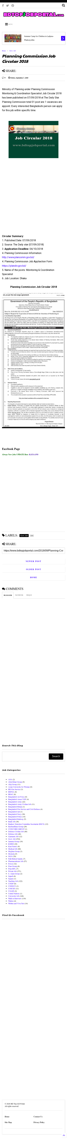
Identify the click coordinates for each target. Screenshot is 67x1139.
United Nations (13, 893)
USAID (11, 891)
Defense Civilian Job (16, 831)
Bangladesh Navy (14, 814)
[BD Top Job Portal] (33, 17)
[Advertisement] (31, 200)
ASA (10, 779)
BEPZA (11, 791)
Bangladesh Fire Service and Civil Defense (24, 809)
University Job (13, 896)
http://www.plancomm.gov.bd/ (18, 257)
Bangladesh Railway (15, 819)
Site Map (8, 1122)
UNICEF (11, 888)
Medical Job (12, 849)
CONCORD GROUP (16, 829)
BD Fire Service (14, 789)
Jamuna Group (13, 841)
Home (4, 51)
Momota (11, 854)
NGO (10, 856)
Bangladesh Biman (15, 806)
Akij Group (12, 784)
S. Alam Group (14, 873)
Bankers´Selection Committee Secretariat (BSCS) (26, 824)
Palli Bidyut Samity (15, 858)
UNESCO (12, 886)
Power (10, 863)
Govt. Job (13, 51)
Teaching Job (13, 881)
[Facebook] (3, 5)
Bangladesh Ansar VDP (17, 799)
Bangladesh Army (15, 801)
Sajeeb (10, 876)
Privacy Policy (39, 1122)
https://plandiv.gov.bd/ (14, 265)
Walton (10, 901)
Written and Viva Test (16, 903)
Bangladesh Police (15, 816)
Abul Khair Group (15, 782)
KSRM (11, 844)
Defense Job (12, 834)
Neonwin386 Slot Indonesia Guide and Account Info (42, 38)
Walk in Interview (14, 898)
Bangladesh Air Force (16, 796)
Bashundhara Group (15, 826)
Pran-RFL (12, 868)
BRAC (10, 794)
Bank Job (11, 821)
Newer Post (33, 561)
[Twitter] (7, 5)
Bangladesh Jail (14, 811)
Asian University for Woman (19, 787)
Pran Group (12, 866)
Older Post (33, 569)
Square (10, 878)
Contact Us (38, 1116)
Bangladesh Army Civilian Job (19, 804)
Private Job (12, 871)
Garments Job (13, 836)
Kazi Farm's (12, 846)
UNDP (11, 883)
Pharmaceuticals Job (15, 861)
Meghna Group (14, 851)
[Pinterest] (12, 5)
